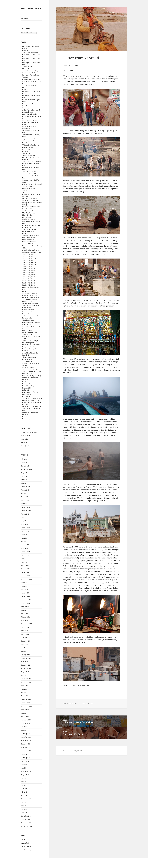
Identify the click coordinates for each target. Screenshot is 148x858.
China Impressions (28, 320)
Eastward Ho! (26, 217)
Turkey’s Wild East (28, 244)
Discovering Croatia (28, 419)
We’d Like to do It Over (29, 120)
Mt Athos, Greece (27, 147)
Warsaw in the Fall (28, 367)
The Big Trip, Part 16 (29, 254)
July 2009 (24, 727)
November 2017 (26, 548)
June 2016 (24, 586)
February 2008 (25, 747)
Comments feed (26, 846)
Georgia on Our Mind (29, 347)
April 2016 (24, 589)
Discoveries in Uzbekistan (30, 104)
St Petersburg (26, 149)
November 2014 (26, 620)
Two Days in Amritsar (29, 229)
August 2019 (25, 514)
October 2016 (25, 576)
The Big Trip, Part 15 (29, 256)
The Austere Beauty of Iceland (32, 161)
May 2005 (24, 782)
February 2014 (25, 638)
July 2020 (24, 504)
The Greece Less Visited (30, 52)
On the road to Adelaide (30, 198)
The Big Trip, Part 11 (29, 264)
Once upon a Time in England (32, 406)
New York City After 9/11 (30, 392)
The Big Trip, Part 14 (29, 258)
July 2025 (24, 462)
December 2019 (26, 511)
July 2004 (24, 785)
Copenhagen (26, 108)
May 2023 (24, 493)
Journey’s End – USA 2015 (30, 157)
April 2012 (24, 675)
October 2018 (25, 528)
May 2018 (24, 541)
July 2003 (24, 792)
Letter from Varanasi (29, 242)
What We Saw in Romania (30, 363)
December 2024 (26, 466)
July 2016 (24, 583)
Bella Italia (25, 390)
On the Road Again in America (32, 46)
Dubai (24, 291)
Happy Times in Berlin (29, 114)
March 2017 (25, 565)
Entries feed (25, 843)
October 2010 (25, 703)
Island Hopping (27, 215)
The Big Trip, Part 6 (28, 275)
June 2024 (24, 480)
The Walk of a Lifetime (29, 172)
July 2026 (24, 459)
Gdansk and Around (28, 106)
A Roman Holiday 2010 (29, 295)
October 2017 (25, 552)
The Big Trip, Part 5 (28, 277)
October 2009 (25, 723)
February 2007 (25, 758)
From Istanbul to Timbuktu (31, 345)
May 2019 (24, 521)
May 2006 (24, 768)
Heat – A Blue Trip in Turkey (31, 376)
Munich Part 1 (25, 442)
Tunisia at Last (27, 67)
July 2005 (24, 778)
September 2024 (26, 469)
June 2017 (24, 559)
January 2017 (25, 572)
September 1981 (26, 823)
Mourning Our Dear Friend (31, 79)
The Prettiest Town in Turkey (31, 371)
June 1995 (24, 813)
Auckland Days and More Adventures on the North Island (30, 176)
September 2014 (26, 624)
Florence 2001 (26, 388)
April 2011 (24, 696)
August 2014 (25, 627)
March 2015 (25, 613)
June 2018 (24, 538)
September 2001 (26, 799)
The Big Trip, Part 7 (28, 273)
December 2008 (26, 737)
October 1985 (25, 819)
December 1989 (26, 816)
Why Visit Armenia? (28, 213)
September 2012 (26, 668)
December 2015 (26, 600)
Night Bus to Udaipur (29, 238)
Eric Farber (83, 704)
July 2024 (24, 476)
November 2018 (26, 524)
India (91, 704)
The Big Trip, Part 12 (29, 262)
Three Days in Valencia (29, 141)
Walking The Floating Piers (31, 145)
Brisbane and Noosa (28, 188)
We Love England (28, 343)
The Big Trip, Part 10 (29, 266)
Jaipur (24, 233)
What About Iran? (28, 128)
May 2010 (24, 713)
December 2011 (26, 679)
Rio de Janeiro (25, 446)
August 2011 (25, 686)
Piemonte (25, 50)
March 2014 (25, 634)
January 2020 (25, 507)
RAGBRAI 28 (26, 396)
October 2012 (25, 665)
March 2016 (25, 593)
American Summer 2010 (30, 304)
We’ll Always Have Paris (30, 126)
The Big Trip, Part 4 (28, 279)
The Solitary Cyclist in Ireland (32, 398)
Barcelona (25, 151)
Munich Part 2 (25, 439)
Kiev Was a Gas (27, 374)
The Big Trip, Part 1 (28, 285)
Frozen (24, 89)
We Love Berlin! (27, 69)
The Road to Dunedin (29, 186)
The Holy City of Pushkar (30, 236)
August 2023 (25, 490)
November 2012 (26, 662)
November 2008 (26, 740)
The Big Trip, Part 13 (29, 260)
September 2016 (26, 579)
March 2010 (25, 716)
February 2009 (25, 734)
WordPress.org (26, 850)
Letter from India (28, 240)
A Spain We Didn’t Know (30, 139)
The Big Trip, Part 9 (28, 268)
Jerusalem (25, 159)
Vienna (24, 365)
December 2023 (26, 487)
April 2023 (24, 497)
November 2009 (26, 720)
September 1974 (26, 826)
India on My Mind (28, 231)
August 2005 (25, 775)
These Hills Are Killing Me (30, 341)
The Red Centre (27, 190)
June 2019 (24, 517)
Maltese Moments (28, 310)
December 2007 (26, 751)
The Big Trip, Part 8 (28, 271)
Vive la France (27, 153)
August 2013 (25, 644)
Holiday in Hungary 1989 (30, 400)
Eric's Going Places (31, 8)
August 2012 (25, 672)
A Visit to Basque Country (29, 432)
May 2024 (24, 483)
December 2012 (26, 658)
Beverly (24, 48)
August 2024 (25, 473)
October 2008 (25, 744)
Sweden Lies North (28, 219)
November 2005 (26, 771)
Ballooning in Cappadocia (30, 297)
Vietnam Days (26, 314)
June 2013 (24, 648)
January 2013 (25, 655)
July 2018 (24, 535)
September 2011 (26, 682)
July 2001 (24, 802)
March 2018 (25, 545)
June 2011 (24, 689)
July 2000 (24, 809)
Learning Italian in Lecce (30, 384)
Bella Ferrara (26, 143)
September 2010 (26, 706)
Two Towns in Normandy (30, 211)
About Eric (24, 19)
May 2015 (24, 610)
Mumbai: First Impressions (31, 225)
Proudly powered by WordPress (73, 751)
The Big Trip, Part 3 (28, 281)
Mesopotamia (26, 308)
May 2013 (24, 651)
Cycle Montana (27, 394)
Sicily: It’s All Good (28, 312)
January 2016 (25, 596)
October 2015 (25, 603)
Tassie (24, 192)
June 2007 (24, 754)
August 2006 (25, 761)
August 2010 (25, 710)
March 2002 (25, 795)
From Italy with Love (29, 417)
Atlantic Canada (26, 436)
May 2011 (24, 692)
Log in (23, 840)
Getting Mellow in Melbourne (32, 203)
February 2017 (25, 569)
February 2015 (25, 617)
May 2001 (24, 806)
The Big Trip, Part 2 (28, 283)
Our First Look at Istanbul (30, 382)
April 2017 (24, 562)
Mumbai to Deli (27, 227)
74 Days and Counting (29, 155)
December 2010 (26, 699)
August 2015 (25, 607)
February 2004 (25, 789)
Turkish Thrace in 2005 (29, 369)
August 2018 (25, 531)
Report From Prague (29, 386)
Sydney (24, 205)
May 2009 (24, 730)
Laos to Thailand (27, 330)
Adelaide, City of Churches (30, 201)
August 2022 (25, 500)
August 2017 (25, 555)
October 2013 (25, 641)
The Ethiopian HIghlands (30, 306)
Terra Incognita (27, 361)
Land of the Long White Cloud (32, 184)
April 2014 (24, 631)
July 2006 (24, 765)
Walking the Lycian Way (30, 293)
